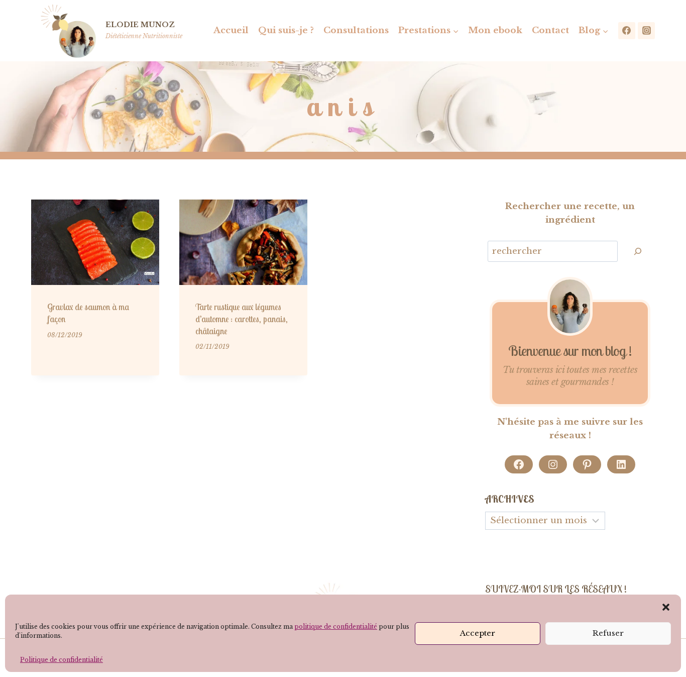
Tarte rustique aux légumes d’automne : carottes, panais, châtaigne (241, 319)
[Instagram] (646, 30)
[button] (666, 607)
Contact (550, 30)
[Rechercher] (638, 251)
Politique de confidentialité (61, 659)
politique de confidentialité (335, 626)
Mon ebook (495, 30)
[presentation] (95, 242)
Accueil (231, 30)
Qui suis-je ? (286, 30)
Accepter (477, 633)
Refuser (608, 633)
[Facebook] (626, 30)
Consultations (356, 30)
